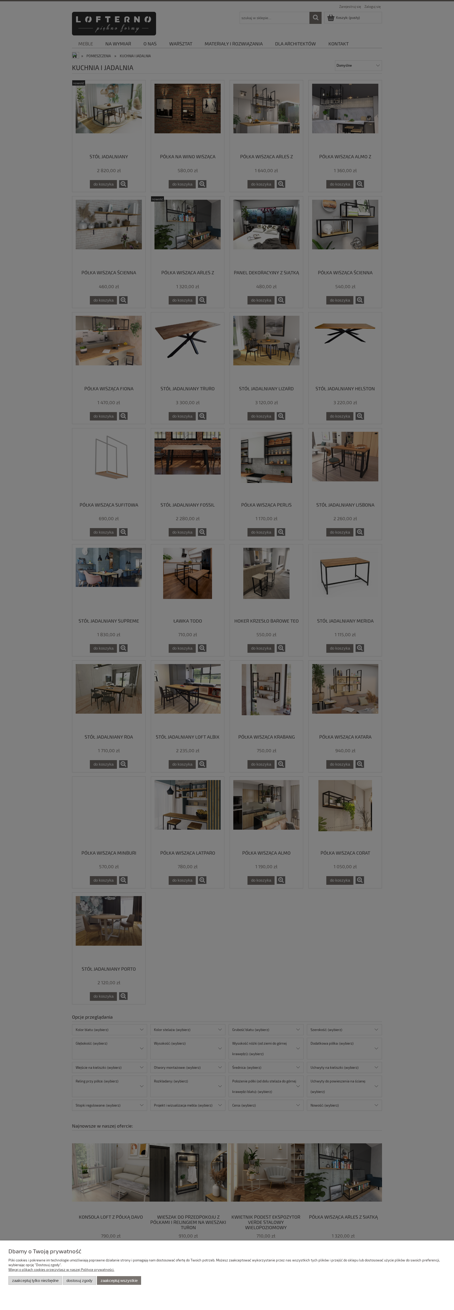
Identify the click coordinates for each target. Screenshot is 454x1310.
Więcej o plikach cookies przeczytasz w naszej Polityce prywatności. (61, 1269)
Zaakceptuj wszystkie (119, 1280)
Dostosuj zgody (79, 1280)
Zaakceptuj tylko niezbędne (35, 1280)
